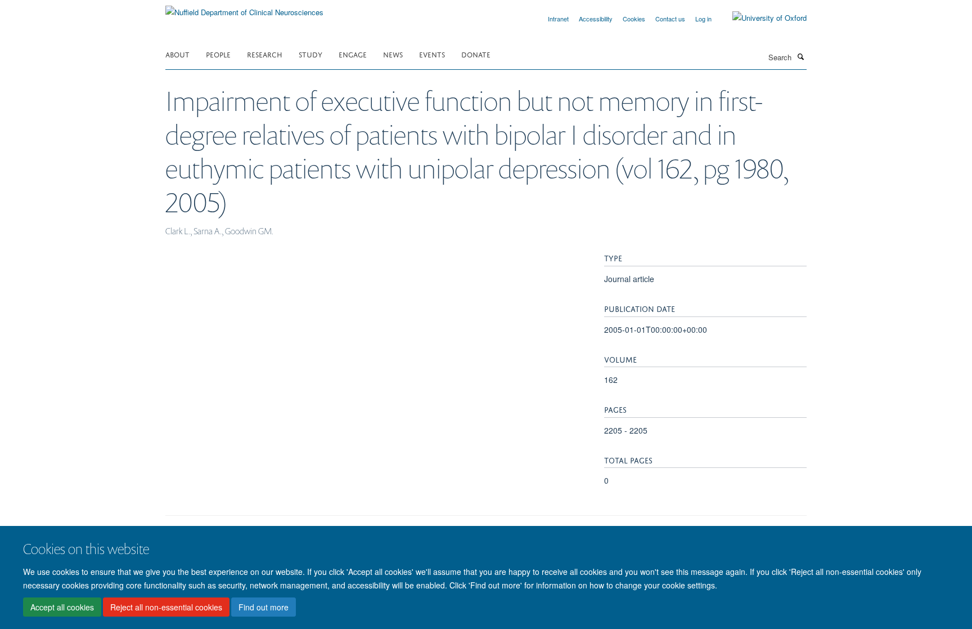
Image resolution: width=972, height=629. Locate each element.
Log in (703, 18)
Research (264, 53)
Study (310, 53)
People (218, 53)
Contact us (670, 18)
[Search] (800, 56)
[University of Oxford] (761, 18)
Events (432, 53)
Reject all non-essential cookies (166, 607)
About (177, 53)
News (393, 53)
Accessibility (596, 18)
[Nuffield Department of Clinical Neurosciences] (244, 8)
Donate (475, 53)
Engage (353, 53)
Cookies (634, 18)
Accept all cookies (62, 607)
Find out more (263, 607)
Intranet (558, 18)
